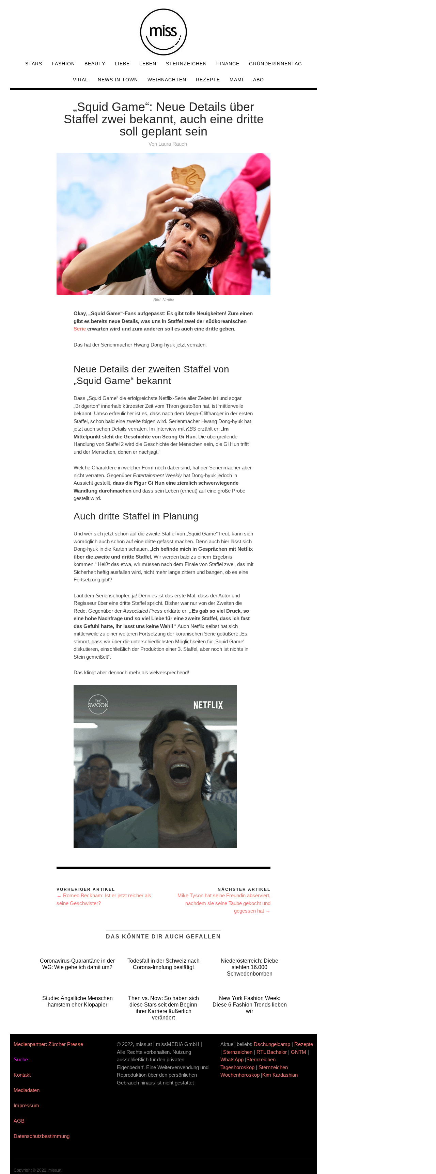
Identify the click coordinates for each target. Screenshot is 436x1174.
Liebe (122, 63)
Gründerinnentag (275, 63)
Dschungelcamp (272, 1044)
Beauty (94, 63)
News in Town (118, 79)
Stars (33, 63)
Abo (258, 79)
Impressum (26, 1105)
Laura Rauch (172, 144)
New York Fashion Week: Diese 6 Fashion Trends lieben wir (250, 1004)
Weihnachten (166, 79)
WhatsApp (232, 1059)
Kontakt (22, 1075)
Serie (80, 329)
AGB (19, 1121)
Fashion (63, 63)
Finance (227, 63)
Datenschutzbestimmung (41, 1136)
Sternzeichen (186, 63)
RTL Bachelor (271, 1052)
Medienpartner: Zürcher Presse (48, 1044)
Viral (80, 79)
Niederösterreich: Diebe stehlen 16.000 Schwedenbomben (249, 967)
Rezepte (208, 79)
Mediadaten (27, 1090)
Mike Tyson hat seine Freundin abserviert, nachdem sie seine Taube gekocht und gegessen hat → (223, 903)
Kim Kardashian (280, 1075)
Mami (237, 79)
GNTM (298, 1052)
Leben (147, 63)
